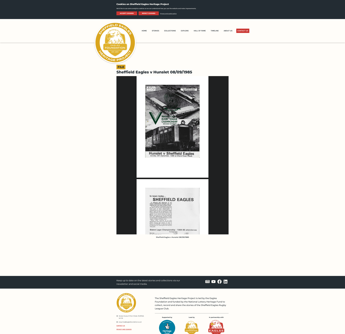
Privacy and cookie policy (168, 13)
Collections (170, 31)
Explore (185, 31)
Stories (155, 31)
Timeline (215, 31)
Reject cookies (148, 13)
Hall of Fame (200, 31)
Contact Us (242, 31)
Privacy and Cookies (124, 329)
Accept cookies (127, 13)
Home (144, 31)
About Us (228, 31)
